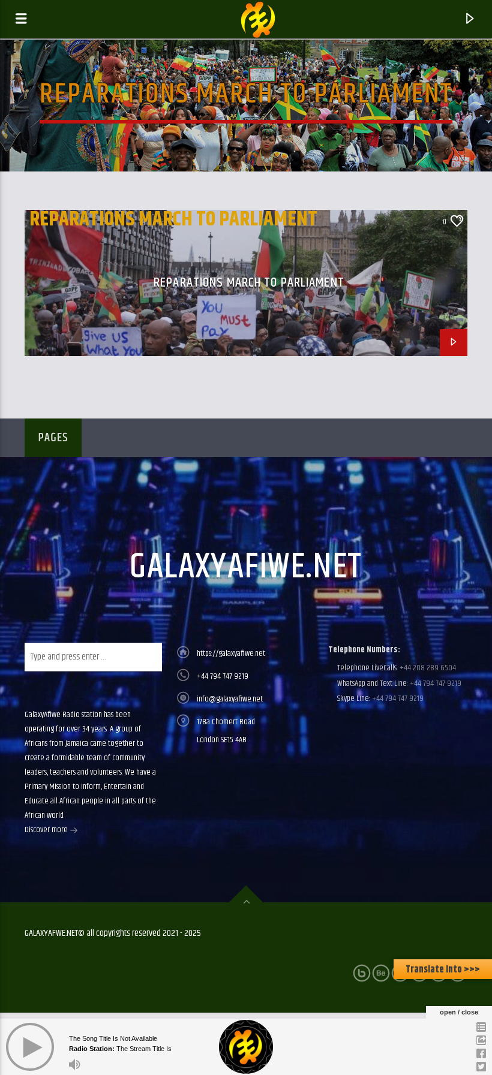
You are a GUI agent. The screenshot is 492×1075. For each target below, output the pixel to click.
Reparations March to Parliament (173, 219)
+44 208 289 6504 (427, 667)
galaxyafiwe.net (246, 567)
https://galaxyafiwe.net (231, 653)
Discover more (47, 829)
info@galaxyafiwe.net (230, 699)
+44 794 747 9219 (222, 676)
